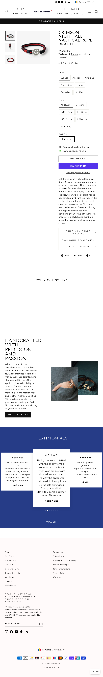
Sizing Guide (58, 556)
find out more (18, 414)
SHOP (20, 9)
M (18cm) (82, 112)
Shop (7, 552)
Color (63, 134)
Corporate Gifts (12, 569)
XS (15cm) (66, 104)
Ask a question (78, 246)
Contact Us (58, 552)
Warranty (57, 577)
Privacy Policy (59, 573)
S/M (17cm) (67, 112)
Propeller (66, 92)
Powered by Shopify (51, 667)
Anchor (76, 77)
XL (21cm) (66, 126)
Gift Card (9, 564)
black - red (66, 139)
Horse (80, 84)
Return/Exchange (61, 564)
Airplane (89, 77)
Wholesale (9, 577)
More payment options (78, 172)
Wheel (64, 77)
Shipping (74, 54)
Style (62, 73)
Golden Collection (71, 13)
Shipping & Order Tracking (78, 232)
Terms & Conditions (61, 569)
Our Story (20, 13)
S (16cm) (80, 104)
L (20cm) (82, 119)
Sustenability (10, 560)
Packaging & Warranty (78, 240)
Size (61, 100)
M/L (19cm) (67, 119)
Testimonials (10, 585)
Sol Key (79, 92)
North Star (66, 84)
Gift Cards (71, 9)
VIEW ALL (51, 522)
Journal (8, 581)
